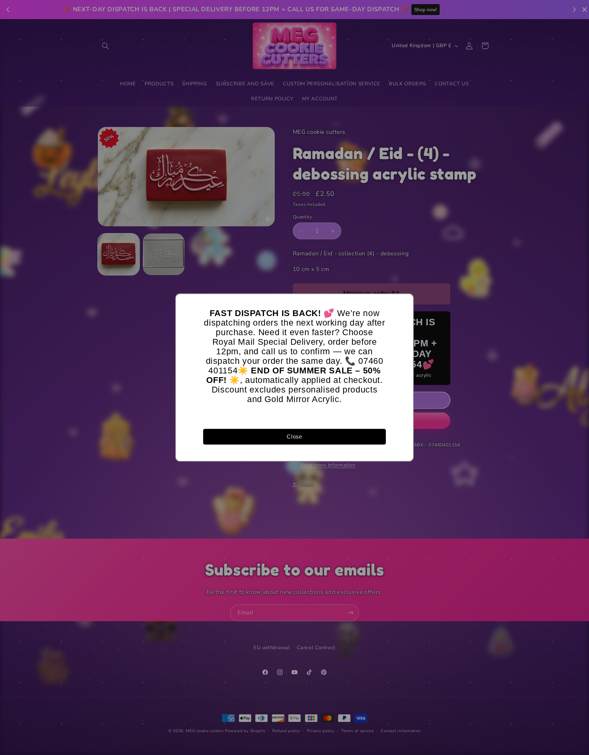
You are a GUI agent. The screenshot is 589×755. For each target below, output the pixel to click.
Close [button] (294, 436)
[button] (405, 302)
